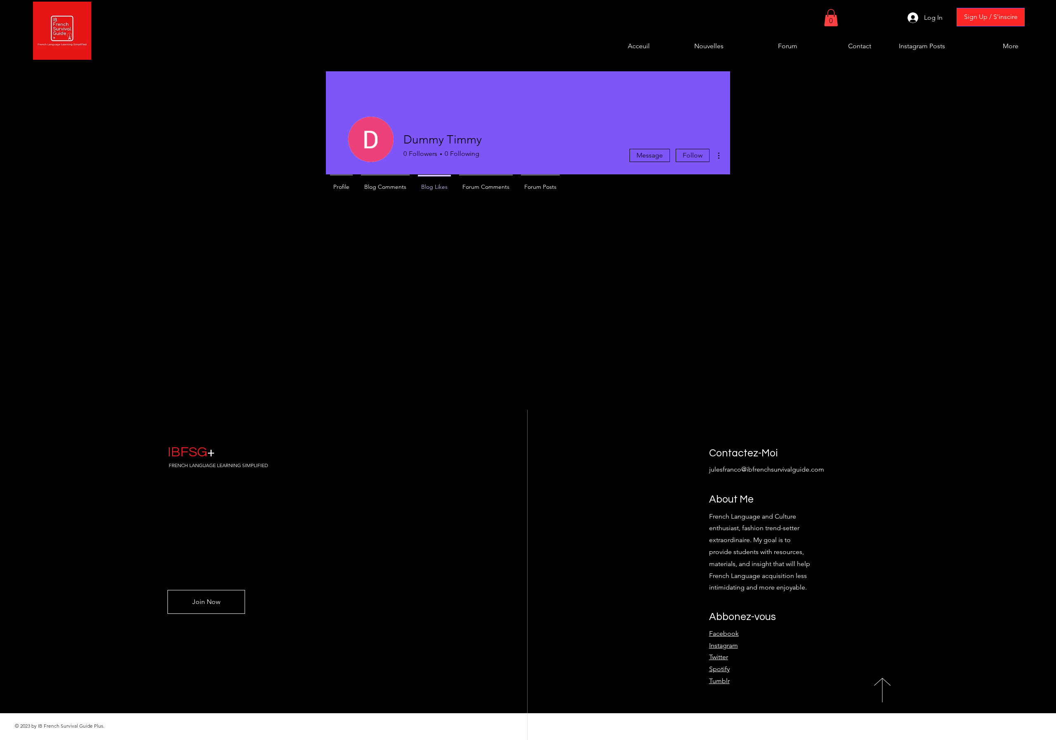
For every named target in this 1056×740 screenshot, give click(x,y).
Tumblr (719, 681)
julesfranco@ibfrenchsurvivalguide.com (766, 469)
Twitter (718, 657)
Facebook (724, 633)
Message (649, 155)
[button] (831, 17)
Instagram (723, 645)
